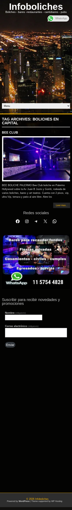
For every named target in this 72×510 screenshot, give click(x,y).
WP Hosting (56, 501)
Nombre (15, 313)
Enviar (10, 344)
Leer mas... (61, 205)
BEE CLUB (10, 132)
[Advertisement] (36, 65)
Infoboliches (36, 7)
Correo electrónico (22, 326)
